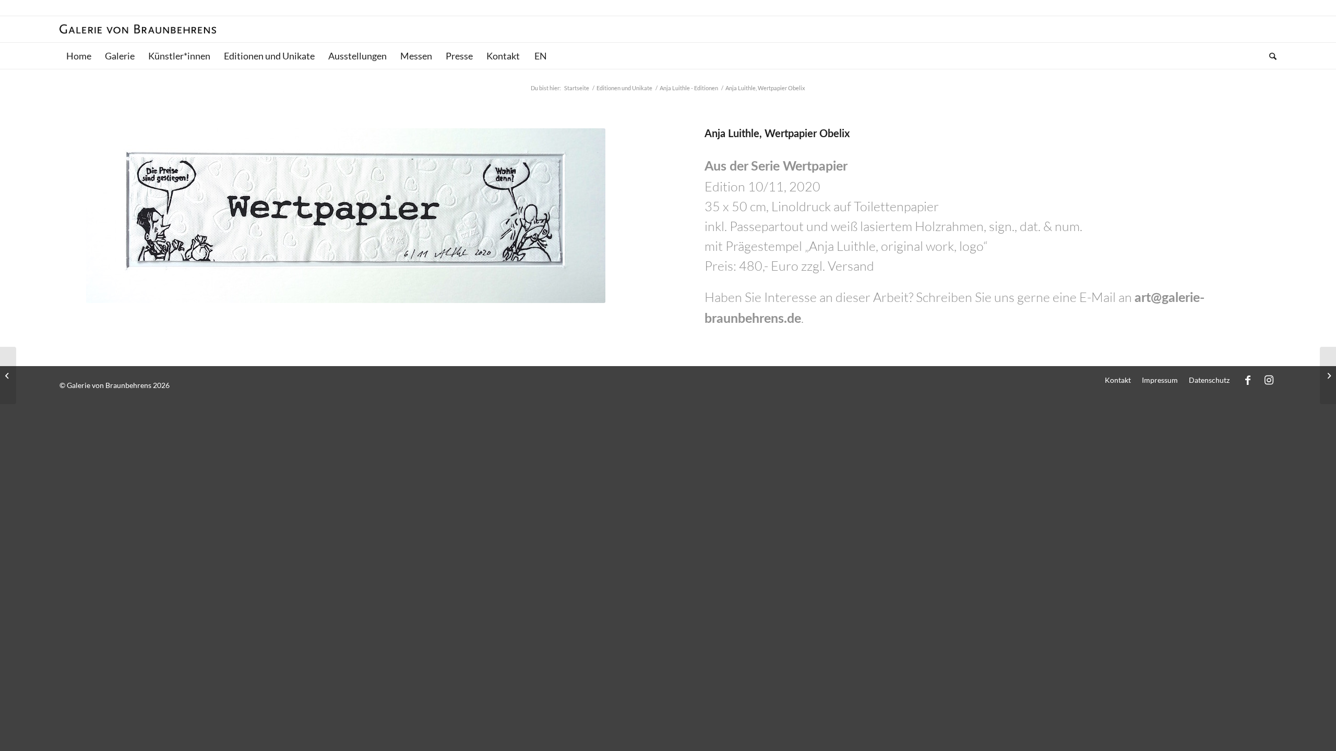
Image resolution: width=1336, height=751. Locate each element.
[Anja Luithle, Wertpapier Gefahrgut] (1328, 375)
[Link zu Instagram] (1269, 379)
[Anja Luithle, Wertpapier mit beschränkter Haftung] (8, 375)
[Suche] (1269, 56)
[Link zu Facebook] (1248, 379)
